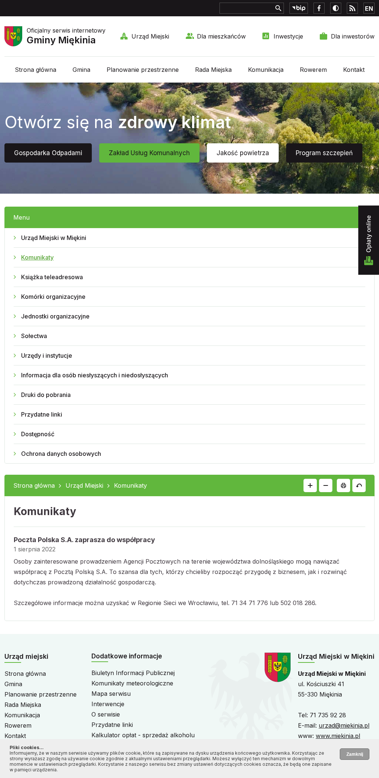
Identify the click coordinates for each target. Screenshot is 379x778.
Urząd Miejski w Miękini (53, 237)
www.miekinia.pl (338, 735)
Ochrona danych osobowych (61, 453)
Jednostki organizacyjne (55, 316)
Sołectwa (34, 336)
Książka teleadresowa (52, 277)
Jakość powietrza (243, 153)
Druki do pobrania (46, 394)
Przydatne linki (41, 414)
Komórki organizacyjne (53, 296)
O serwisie (105, 714)
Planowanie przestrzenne (143, 69)
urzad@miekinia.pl (344, 725)
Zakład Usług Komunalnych (149, 153)
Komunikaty (37, 257)
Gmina (81, 69)
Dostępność (37, 434)
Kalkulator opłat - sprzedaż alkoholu (143, 735)
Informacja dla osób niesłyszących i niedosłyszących (94, 375)
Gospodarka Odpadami (48, 153)
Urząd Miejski (150, 36)
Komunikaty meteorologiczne (132, 683)
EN (369, 8)
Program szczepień (324, 153)
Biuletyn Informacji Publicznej (133, 673)
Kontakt (354, 69)
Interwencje (107, 704)
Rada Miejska (213, 69)
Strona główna (35, 69)
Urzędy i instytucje (46, 355)
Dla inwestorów (353, 36)
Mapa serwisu (111, 693)
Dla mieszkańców (221, 36)
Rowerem (313, 69)
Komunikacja (266, 69)
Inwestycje (288, 36)
